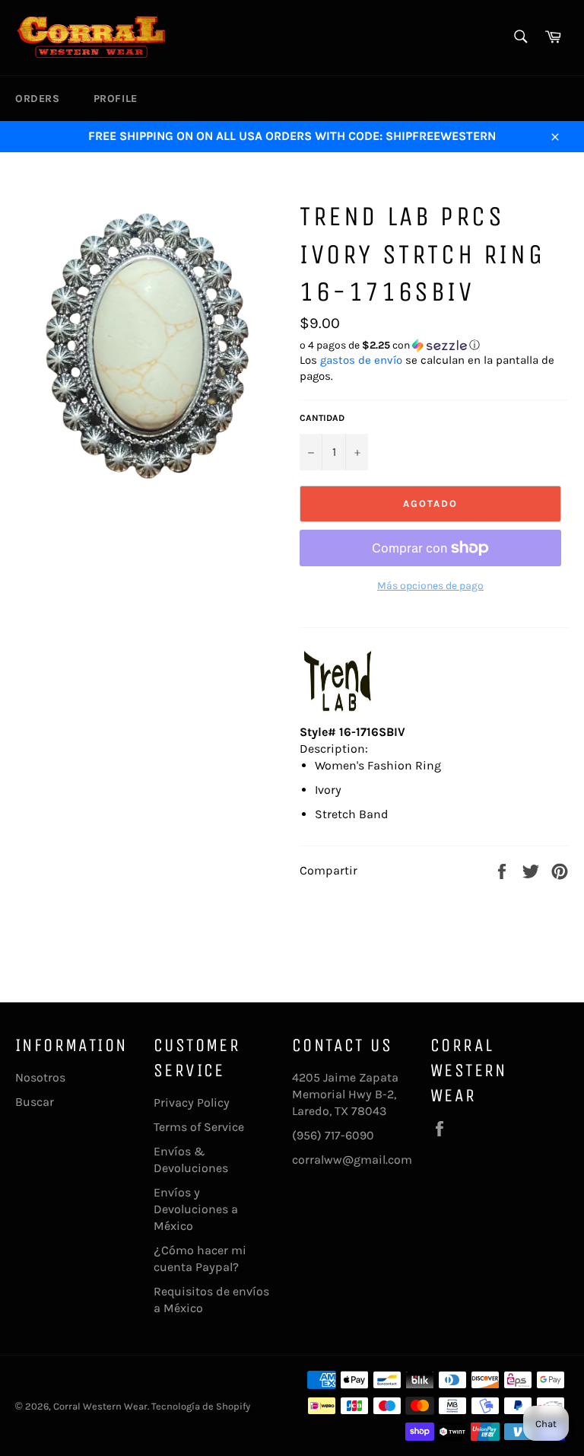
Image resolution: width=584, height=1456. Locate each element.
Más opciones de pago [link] (430, 585)
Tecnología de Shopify (200, 1406)
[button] (434, 345)
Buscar (34, 1101)
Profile (116, 98)
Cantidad (322, 418)
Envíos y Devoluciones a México (196, 1209)
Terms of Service (199, 1127)
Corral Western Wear (100, 1406)
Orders (37, 98)
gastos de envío (361, 360)
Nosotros (40, 1077)
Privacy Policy (192, 1102)
